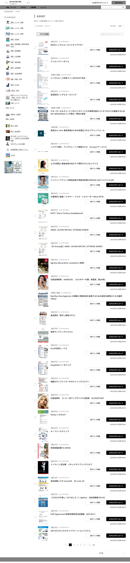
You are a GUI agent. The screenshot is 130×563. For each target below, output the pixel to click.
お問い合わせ (118, 3)
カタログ (23, 7)
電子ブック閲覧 (95, 50)
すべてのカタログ (10, 17)
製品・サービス (11, 7)
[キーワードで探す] (123, 7)
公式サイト (14, 4)
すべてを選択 (44, 34)
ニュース (43, 7)
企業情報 (33, 7)
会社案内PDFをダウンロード (100, 3)
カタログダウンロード (116, 50)
